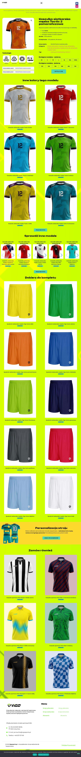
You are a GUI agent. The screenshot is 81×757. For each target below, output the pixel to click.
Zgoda (34, 754)
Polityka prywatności (43, 754)
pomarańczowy (60, 52)
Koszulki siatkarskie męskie (50, 10)
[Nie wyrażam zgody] (78, 753)
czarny (53, 52)
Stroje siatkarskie (19, 10)
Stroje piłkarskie (48, 708)
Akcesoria (46, 715)
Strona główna (8, 10)
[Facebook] (76, 3)
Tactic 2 (67, 52)
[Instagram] (76, 6)
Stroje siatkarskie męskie (33, 10)
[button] (41, 3)
